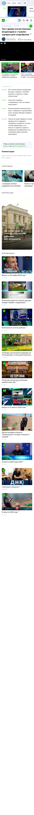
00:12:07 (4, 100)
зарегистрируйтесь (19, 146)
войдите (6, 146)
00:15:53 (4, 108)
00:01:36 (4, 89)
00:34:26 (4, 119)
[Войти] (27, 20)
